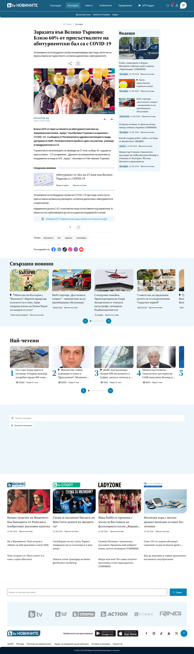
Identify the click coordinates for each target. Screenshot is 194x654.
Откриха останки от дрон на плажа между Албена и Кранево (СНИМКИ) (138, 126)
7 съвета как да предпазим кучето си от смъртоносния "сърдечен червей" (153, 298)
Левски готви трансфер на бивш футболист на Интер (71, 561)
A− (105, 119)
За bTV (10, 644)
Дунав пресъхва (83, 14)
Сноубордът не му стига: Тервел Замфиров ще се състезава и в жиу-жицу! (73, 545)
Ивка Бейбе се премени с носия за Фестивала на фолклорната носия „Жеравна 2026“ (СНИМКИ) (118, 522)
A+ (112, 119)
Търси (179, 592)
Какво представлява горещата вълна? (144, 83)
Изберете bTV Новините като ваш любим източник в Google (76, 218)
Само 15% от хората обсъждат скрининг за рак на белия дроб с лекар (162, 543)
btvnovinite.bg (41, 118)
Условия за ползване (100, 644)
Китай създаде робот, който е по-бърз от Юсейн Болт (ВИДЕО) (138, 140)
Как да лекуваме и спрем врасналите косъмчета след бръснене (165, 557)
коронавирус (81, 238)
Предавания (125, 5)
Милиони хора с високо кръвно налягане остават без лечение (163, 522)
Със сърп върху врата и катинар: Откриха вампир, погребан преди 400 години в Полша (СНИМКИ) (32, 373)
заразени (68, 238)
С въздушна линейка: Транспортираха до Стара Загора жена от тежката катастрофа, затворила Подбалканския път (109, 302)
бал (59, 238)
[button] (85, 321)
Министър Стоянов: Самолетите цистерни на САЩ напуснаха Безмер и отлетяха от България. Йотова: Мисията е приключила (138, 156)
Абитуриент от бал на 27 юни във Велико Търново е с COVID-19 (84, 176)
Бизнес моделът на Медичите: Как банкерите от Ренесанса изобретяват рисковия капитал (28, 522)
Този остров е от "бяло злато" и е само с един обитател (25, 557)
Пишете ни (117, 644)
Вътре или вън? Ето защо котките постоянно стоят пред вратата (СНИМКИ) (117, 563)
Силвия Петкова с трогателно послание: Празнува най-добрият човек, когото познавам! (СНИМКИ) (118, 545)
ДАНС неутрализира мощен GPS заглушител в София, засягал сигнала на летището (116, 373)
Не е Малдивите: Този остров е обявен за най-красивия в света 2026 (28, 543)
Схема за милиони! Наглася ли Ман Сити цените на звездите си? (74, 522)
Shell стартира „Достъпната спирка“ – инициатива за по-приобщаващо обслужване (147, 105)
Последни (55, 5)
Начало (69, 24)
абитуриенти (48, 238)
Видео (115, 14)
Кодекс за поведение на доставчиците (71, 644)
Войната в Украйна (101, 14)
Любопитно (105, 5)
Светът (89, 5)
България (73, 5)
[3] (172, 5)
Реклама (20, 644)
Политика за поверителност (39, 644)
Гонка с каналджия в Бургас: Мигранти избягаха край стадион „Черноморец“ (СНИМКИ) (136, 66)
